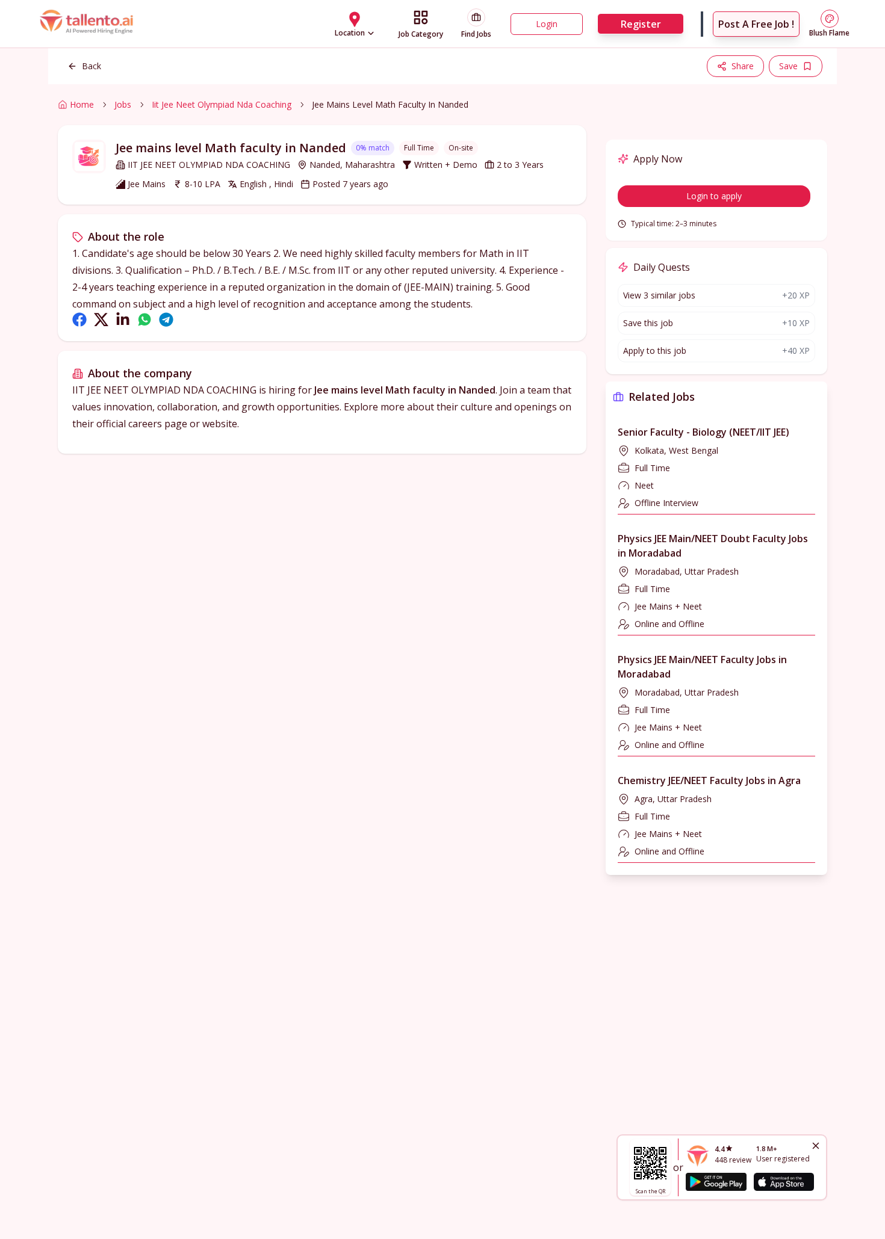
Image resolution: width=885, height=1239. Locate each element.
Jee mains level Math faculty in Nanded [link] (390, 104)
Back (91, 66)
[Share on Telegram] (166, 319)
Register (641, 24)
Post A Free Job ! (756, 24)
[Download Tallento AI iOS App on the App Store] (784, 1182)
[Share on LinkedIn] (123, 319)
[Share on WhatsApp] (144, 319)
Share (742, 66)
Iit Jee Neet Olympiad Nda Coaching (221, 104)
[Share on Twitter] (101, 319)
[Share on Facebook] (79, 319)
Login (546, 23)
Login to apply (714, 196)
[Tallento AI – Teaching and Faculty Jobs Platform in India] (88, 24)
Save (788, 66)
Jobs (122, 104)
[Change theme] (830, 19)
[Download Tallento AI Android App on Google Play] (716, 1182)
